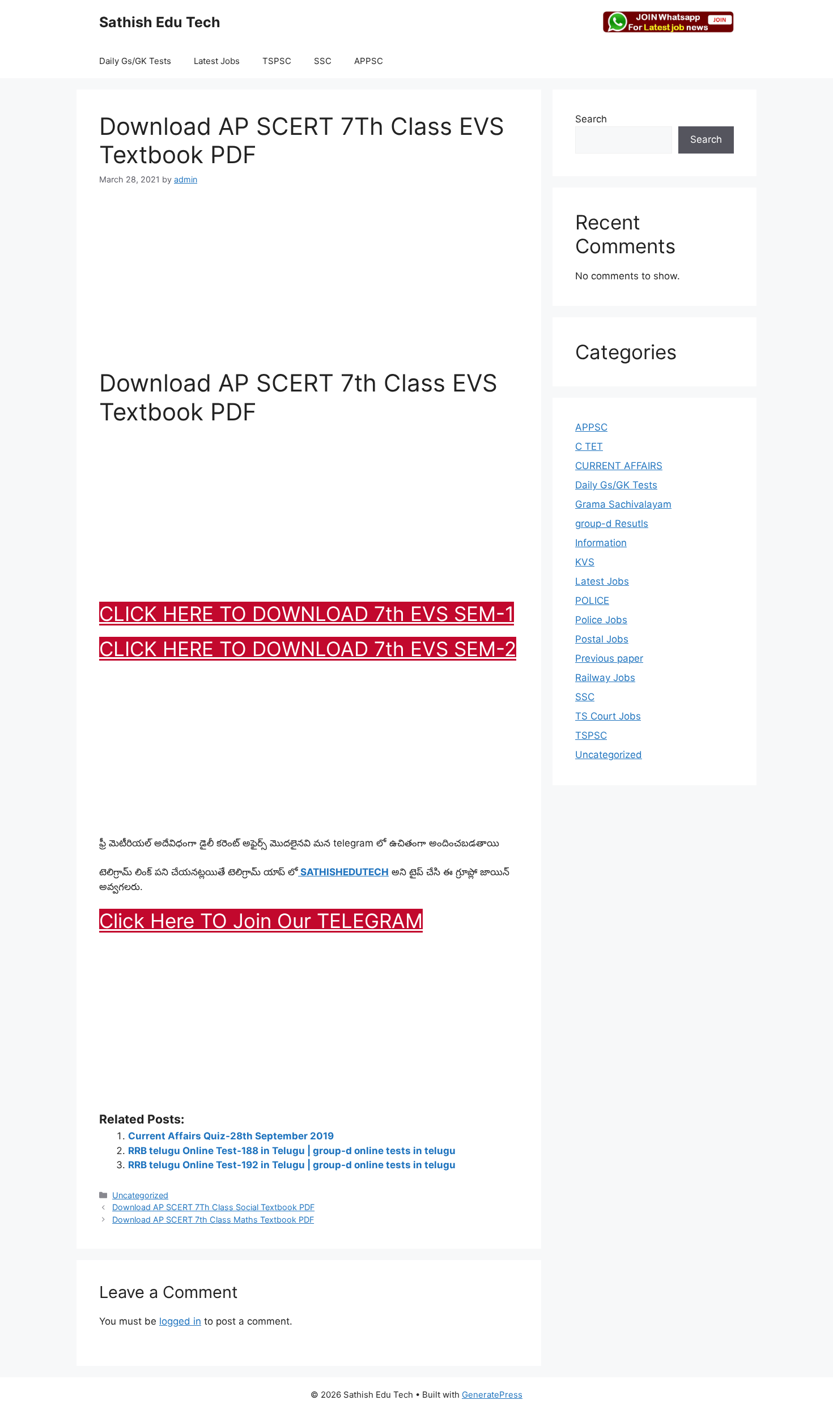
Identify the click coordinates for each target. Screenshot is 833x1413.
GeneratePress (492, 1394)
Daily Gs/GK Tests (135, 61)
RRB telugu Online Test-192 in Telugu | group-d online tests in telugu (292, 1165)
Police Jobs (601, 619)
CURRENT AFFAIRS (618, 465)
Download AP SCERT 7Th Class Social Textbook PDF (213, 1207)
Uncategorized (140, 1195)
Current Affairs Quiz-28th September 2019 (231, 1136)
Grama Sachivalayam (623, 504)
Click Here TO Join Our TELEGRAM (261, 921)
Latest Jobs (217, 61)
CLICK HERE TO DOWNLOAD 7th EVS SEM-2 (307, 649)
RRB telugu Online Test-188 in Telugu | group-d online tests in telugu (292, 1150)
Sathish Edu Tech (159, 22)
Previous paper (609, 658)
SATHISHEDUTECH (343, 872)
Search (591, 119)
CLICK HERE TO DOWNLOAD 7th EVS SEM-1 (306, 613)
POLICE (592, 600)
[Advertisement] (308, 284)
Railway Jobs (605, 677)
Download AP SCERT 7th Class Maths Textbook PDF (213, 1219)
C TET (589, 446)
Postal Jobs (601, 639)
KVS (584, 562)
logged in (180, 1321)
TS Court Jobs (608, 716)
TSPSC (276, 61)
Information (601, 542)
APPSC (368, 61)
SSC (323, 61)
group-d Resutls (611, 523)
